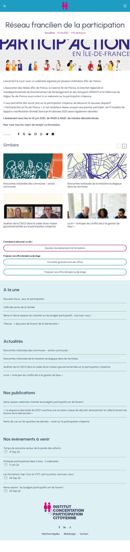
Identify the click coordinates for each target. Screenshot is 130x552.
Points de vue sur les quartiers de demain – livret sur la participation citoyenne (46, 421)
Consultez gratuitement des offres (65, 262)
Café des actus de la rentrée (19, 307)
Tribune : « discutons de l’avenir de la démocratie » (31, 323)
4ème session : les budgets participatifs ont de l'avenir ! (33, 487)
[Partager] (18, 134)
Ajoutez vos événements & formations (65, 248)
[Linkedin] (64, 527)
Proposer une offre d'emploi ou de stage (65, 272)
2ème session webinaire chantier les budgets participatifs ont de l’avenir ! (43, 401)
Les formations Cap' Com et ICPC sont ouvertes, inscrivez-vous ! (38, 474)
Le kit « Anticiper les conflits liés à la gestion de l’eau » (93, 225)
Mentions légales (51, 533)
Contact (84, 533)
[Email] (35, 134)
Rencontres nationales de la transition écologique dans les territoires (95, 185)
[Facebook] (59, 527)
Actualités (50, 33)
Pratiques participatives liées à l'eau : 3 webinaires (30, 461)
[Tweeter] (24, 134)
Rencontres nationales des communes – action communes (29, 185)
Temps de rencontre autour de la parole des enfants (32, 448)
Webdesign (70, 533)
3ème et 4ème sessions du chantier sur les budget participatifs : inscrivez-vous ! (47, 315)
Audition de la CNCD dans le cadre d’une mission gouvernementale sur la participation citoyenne (30, 225)
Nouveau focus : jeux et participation (23, 298)
